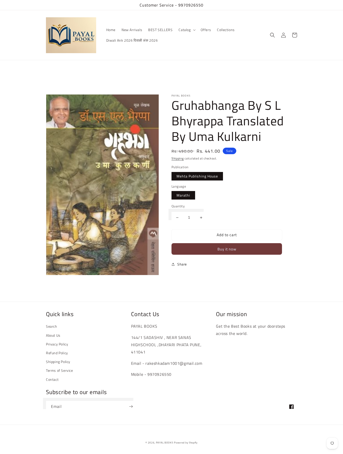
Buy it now (226, 249)
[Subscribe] (130, 406)
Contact (52, 379)
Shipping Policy (58, 361)
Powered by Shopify (186, 442)
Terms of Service (59, 370)
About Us (53, 335)
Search (51, 326)
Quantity (178, 206)
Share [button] (182, 264)
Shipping (178, 158)
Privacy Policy (57, 344)
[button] (186, 30)
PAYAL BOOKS (164, 442)
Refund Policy (57, 352)
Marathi (183, 195)
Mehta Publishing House (197, 176)
